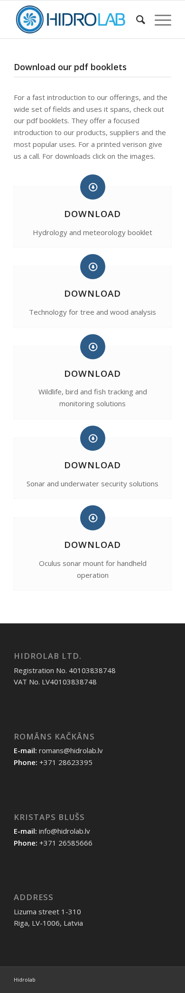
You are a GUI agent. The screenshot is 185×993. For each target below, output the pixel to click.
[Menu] (158, 19)
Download (92, 213)
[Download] (92, 187)
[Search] (136, 19)
